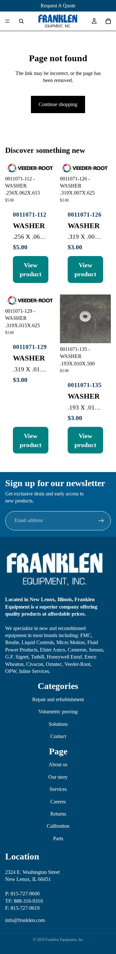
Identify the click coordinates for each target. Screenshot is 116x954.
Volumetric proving (58, 711)
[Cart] (108, 21)
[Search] (21, 21)
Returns (58, 814)
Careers (58, 801)
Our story (58, 776)
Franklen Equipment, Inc (64, 939)
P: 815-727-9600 (22, 893)
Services (58, 789)
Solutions (58, 723)
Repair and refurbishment (58, 699)
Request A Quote (58, 5)
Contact (58, 736)
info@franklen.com (25, 920)
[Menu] (7, 21)
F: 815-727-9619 (22, 907)
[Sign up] (101, 520)
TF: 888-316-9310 (24, 900)
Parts (58, 838)
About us (58, 764)
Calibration (58, 826)
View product (31, 269)
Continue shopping (58, 104)
